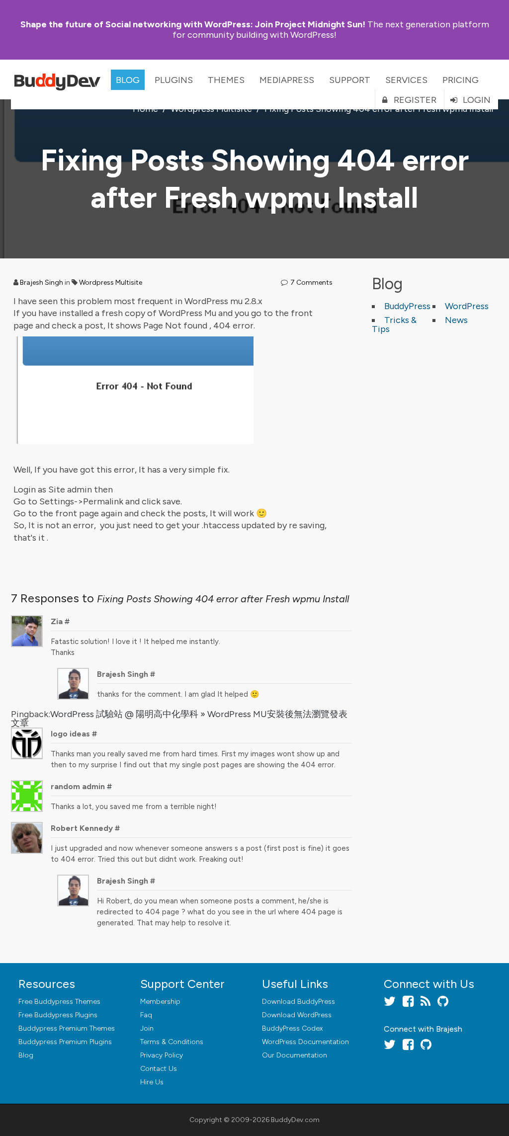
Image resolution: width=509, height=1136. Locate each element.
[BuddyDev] (59, 79)
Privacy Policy (161, 1055)
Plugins (174, 80)
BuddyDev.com (295, 1120)
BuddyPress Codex (292, 1028)
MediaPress (286, 80)
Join (147, 1028)
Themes (226, 80)
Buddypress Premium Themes (66, 1028)
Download (298, 1001)
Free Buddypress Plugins (57, 1015)
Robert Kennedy (82, 828)
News (456, 320)
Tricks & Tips (394, 324)
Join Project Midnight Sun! (192, 24)
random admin (78, 786)
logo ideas (70, 733)
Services (406, 80)
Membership (160, 1001)
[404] (139, 337)
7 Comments (311, 282)
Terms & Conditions (171, 1042)
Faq (146, 1015)
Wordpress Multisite (110, 282)
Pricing (460, 80)
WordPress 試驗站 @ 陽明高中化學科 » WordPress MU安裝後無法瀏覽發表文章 (179, 719)
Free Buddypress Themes (59, 1001)
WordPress (467, 306)
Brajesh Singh (41, 282)
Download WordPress (297, 1015)
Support (349, 80)
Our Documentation (294, 1055)
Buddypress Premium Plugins (65, 1042)
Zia (57, 621)
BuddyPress (407, 306)
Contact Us (158, 1068)
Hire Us (152, 1082)
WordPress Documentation (305, 1042)
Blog (128, 80)
